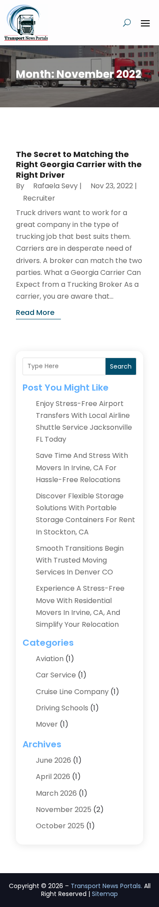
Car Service (56, 675)
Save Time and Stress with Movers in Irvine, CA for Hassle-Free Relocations (82, 467)
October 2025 (60, 826)
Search (121, 366)
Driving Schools (62, 708)
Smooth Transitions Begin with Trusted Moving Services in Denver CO (80, 560)
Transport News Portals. (106, 885)
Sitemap (105, 893)
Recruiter (39, 198)
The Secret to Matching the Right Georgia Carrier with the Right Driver (79, 164)
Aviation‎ (50, 659)
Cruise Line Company (72, 692)
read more (35, 312)
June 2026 (53, 760)
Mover (47, 724)
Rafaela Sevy (55, 186)
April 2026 (53, 777)
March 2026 (56, 793)
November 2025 (63, 810)
